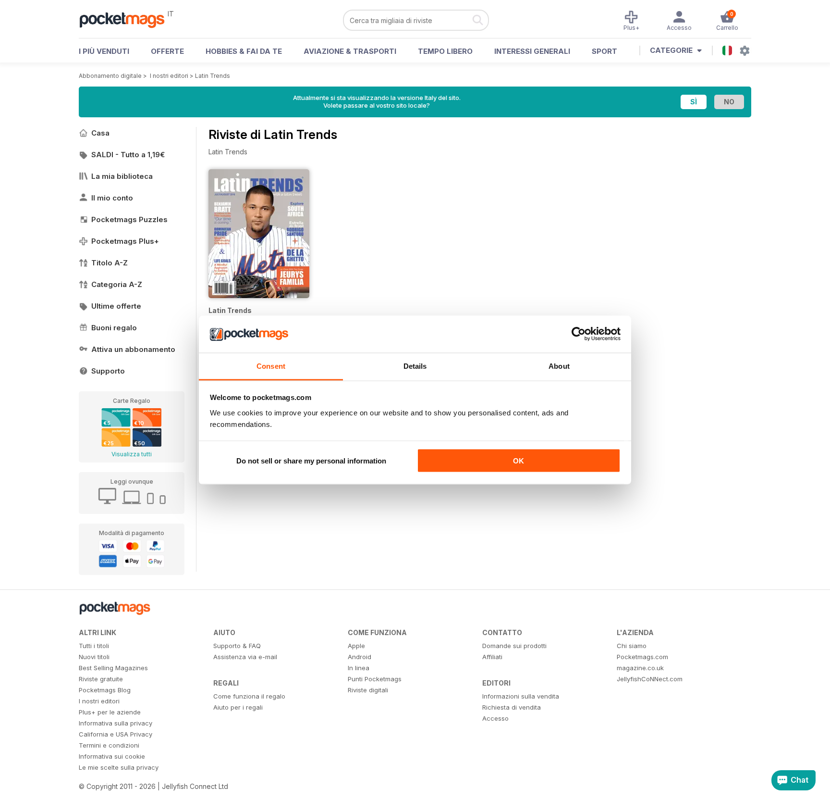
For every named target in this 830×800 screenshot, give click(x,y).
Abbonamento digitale (110, 75)
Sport (604, 51)
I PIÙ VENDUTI (104, 51)
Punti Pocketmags (375, 679)
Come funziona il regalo (249, 696)
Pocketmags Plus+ (125, 241)
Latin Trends (212, 75)
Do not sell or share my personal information (311, 461)
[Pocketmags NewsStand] (127, 19)
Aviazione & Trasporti (350, 51)
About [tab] (559, 366)
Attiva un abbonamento (133, 349)
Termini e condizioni (109, 745)
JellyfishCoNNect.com (650, 679)
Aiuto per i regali (238, 707)
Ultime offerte (116, 306)
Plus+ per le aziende (110, 712)
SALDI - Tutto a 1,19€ (128, 154)
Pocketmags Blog (105, 690)
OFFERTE (167, 51)
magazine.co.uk (640, 668)
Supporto (108, 370)
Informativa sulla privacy (115, 723)
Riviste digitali (368, 690)
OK (518, 461)
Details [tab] (415, 366)
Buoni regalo (114, 327)
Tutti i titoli (94, 646)
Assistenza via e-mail (245, 657)
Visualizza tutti (131, 454)
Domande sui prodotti (514, 646)
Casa (100, 133)
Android (359, 657)
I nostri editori (169, 75)
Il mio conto (112, 197)
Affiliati (492, 657)
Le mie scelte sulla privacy (119, 767)
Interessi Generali (532, 51)
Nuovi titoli (94, 657)
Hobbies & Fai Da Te (244, 51)
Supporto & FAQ (237, 646)
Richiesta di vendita (511, 707)
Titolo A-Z (109, 262)
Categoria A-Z (116, 284)
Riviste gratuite (101, 679)
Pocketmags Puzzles (129, 219)
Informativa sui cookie (112, 756)
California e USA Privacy (115, 734)
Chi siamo (632, 646)
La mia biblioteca (122, 176)
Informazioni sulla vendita (520, 696)
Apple (356, 646)
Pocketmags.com (642, 657)
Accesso (495, 718)
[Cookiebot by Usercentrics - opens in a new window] (579, 334)
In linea (358, 668)
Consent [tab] (270, 366)
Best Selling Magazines (113, 668)
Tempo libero (445, 51)
